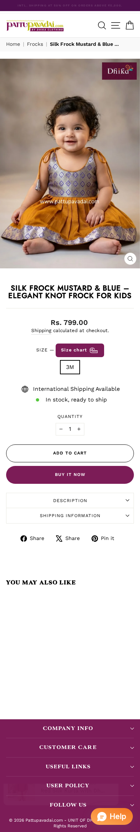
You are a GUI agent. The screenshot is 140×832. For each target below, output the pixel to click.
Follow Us (68, 805)
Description (70, 500)
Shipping (41, 330)
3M (70, 367)
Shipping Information (70, 515)
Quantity (70, 416)
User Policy (68, 785)
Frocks (35, 44)
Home (13, 44)
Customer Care (68, 747)
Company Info (68, 728)
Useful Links (68, 766)
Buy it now (70, 474)
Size (62, 349)
